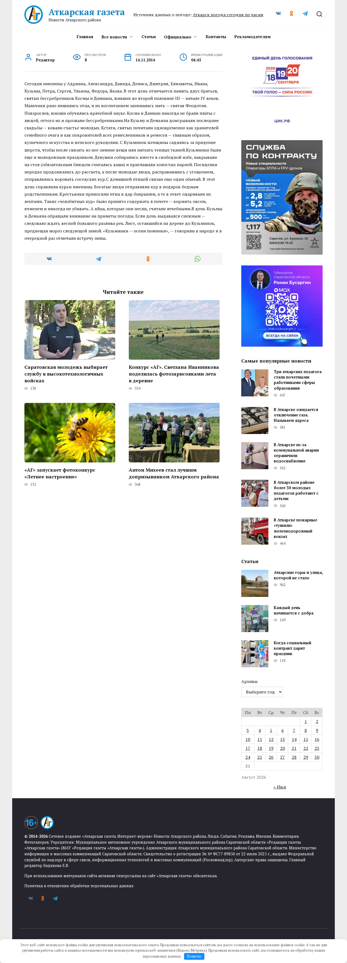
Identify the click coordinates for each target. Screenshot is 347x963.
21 (294, 748)
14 (294, 739)
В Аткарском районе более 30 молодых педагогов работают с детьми (296, 490)
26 (271, 757)
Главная (84, 36)
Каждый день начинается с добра (293, 610)
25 (259, 757)
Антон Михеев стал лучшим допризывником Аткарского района (174, 473)
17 (247, 748)
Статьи (149, 36)
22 (305, 748)
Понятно (194, 956)
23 (316, 748)
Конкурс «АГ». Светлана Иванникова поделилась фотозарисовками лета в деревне (174, 373)
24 (247, 757)
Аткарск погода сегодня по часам (228, 15)
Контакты (215, 36)
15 (305, 739)
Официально (177, 37)
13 (282, 739)
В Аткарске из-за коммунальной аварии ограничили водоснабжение (296, 453)
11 (259, 739)
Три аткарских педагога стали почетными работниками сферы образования (298, 380)
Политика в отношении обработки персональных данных (78, 885)
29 (305, 757)
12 (271, 739)
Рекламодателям (252, 36)
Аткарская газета (87, 12)
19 (271, 748)
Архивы (249, 681)
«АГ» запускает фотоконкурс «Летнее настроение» (59, 473)
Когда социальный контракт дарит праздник (292, 648)
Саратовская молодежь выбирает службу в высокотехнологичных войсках (66, 373)
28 (294, 757)
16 (316, 739)
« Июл (280, 787)
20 (282, 748)
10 (247, 739)
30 (316, 757)
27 (282, 757)
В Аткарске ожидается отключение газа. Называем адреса (296, 415)
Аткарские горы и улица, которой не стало (298, 575)
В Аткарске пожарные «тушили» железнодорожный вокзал (295, 528)
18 (259, 748)
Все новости (114, 37)
